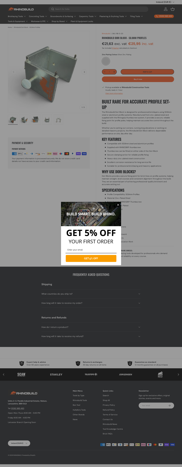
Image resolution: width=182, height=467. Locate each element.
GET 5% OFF (91, 258)
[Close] (118, 205)
